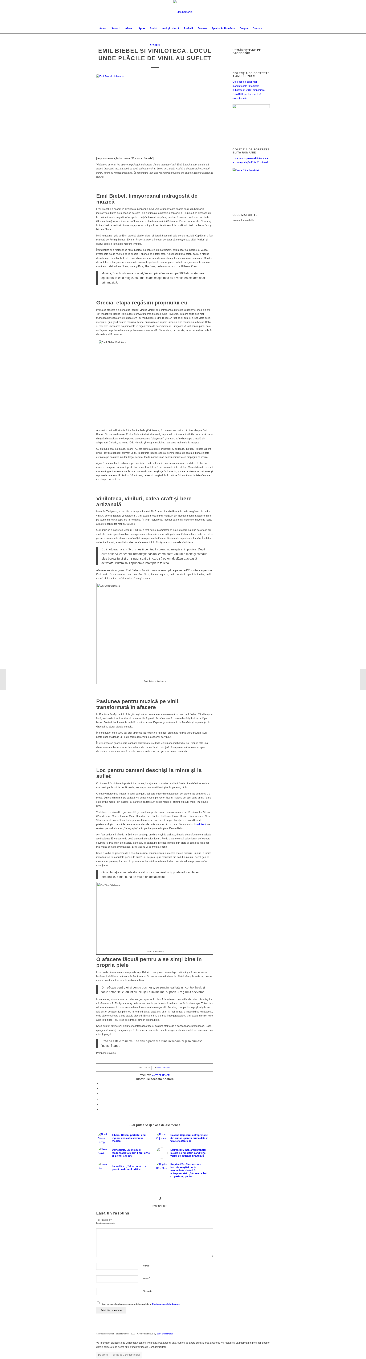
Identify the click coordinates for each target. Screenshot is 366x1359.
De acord (103, 1354)
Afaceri (155, 45)
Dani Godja (163, 1067)
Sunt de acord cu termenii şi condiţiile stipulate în (141, 1304)
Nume (146, 1265)
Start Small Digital (165, 1334)
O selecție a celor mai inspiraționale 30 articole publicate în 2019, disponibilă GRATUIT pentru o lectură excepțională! (249, 90)
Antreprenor (161, 1075)
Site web (147, 1291)
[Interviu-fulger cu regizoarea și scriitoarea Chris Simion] (363, 679)
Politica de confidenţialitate (166, 1304)
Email (146, 1278)
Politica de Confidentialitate (126, 1354)
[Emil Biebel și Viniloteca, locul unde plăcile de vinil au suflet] (154, 113)
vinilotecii (200, 824)
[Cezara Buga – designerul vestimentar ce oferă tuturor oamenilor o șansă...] (3, 679)
